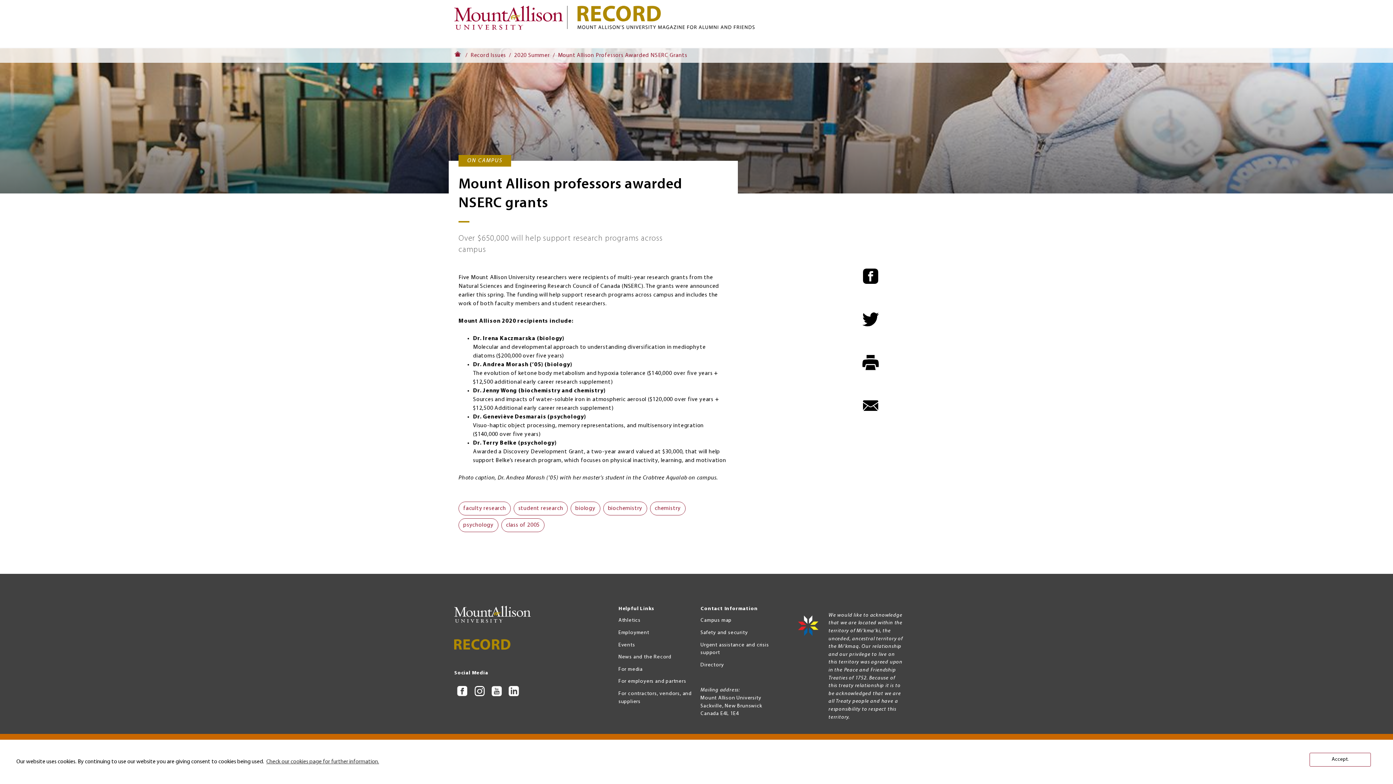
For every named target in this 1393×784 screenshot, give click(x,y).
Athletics (630, 620)
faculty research (484, 508)
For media (631, 669)
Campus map (716, 620)
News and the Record (645, 657)
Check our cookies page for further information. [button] (322, 762)
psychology (478, 525)
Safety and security (724, 633)
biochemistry (625, 508)
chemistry (668, 508)
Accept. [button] (1340, 759)
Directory (712, 665)
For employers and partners (652, 681)
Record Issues (488, 55)
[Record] (758, 17)
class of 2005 (523, 525)
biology (585, 508)
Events (627, 645)
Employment (634, 633)
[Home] (511, 21)
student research (540, 508)
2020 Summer (532, 55)
